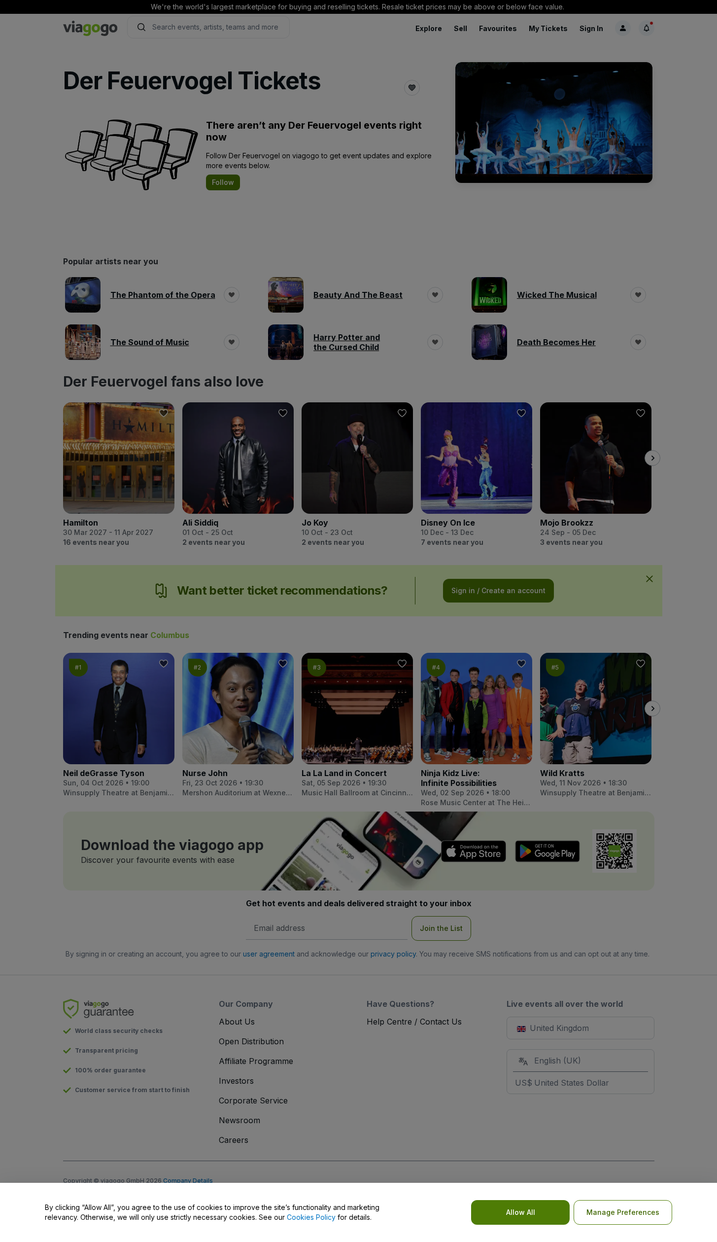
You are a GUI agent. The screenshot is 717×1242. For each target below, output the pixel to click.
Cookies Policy (311, 1217)
